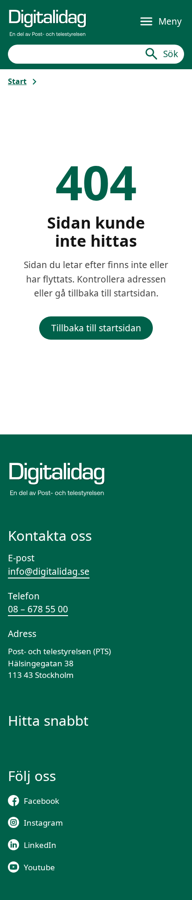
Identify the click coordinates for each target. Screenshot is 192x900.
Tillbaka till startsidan (96, 328)
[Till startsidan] (47, 21)
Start (17, 81)
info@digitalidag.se (48, 571)
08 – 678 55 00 (38, 609)
